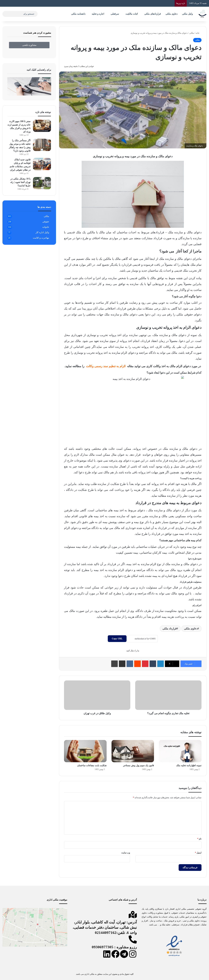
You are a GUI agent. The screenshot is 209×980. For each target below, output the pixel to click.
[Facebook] (115, 954)
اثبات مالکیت (132, 14)
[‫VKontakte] (130, 663)
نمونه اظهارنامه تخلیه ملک (188, 765)
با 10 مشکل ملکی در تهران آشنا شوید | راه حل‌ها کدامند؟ (20, 182)
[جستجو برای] (5, 14)
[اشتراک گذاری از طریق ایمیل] (122, 663)
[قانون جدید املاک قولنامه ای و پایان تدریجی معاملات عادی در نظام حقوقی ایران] (42, 164)
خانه (198, 33)
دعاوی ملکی (171, 14)
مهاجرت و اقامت (41, 238)
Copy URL (117, 638)
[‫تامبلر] (153, 663)
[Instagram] (133, 954)
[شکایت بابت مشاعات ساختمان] (85, 751)
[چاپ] (114, 663)
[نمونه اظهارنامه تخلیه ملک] (180, 751)
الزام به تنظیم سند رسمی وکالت (106, 366)
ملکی (191, 33)
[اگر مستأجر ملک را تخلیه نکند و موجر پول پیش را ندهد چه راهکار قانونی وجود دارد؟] (42, 145)
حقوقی (45, 221)
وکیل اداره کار (42, 232)
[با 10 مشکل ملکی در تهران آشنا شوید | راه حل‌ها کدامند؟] (42, 183)
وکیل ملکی (187, 14)
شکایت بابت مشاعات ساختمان (92, 765)
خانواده (45, 227)
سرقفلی (115, 14)
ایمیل (198, 852)
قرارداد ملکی (169, 628)
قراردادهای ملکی (152, 14)
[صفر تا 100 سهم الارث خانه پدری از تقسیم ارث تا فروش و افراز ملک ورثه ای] (42, 126)
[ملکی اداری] (202, 14)
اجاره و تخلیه (98, 14)
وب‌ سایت (125, 852)
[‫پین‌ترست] (145, 663)
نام (199, 838)
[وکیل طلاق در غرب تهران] (97, 695)
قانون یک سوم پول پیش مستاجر (138, 765)
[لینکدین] (160, 663)
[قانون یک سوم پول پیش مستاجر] (133, 751)
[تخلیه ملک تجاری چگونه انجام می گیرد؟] (168, 695)
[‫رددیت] (137, 663)
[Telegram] (124, 954)
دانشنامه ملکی (78, 14)
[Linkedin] (107, 954)
